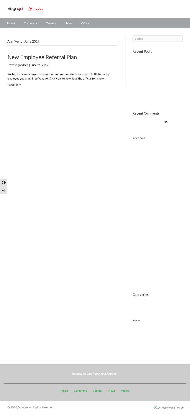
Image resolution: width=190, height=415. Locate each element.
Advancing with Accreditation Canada (155, 70)
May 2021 (138, 211)
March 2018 (140, 282)
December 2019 (142, 241)
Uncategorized (141, 308)
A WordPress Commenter (148, 121)
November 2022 (142, 187)
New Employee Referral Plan (42, 57)
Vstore (85, 23)
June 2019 (138, 253)
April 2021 (139, 217)
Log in (136, 329)
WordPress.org (142, 346)
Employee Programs (144, 303)
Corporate (30, 23)
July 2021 (138, 205)
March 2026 (140, 146)
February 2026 (141, 152)
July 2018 (138, 270)
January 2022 (140, 199)
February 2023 (141, 181)
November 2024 (142, 164)
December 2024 (142, 158)
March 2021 (140, 223)
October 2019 (141, 247)
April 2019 (139, 259)
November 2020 (142, 229)
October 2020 (141, 235)
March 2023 (140, 176)
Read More (14, 84)
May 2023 (138, 170)
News (68, 23)
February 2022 (141, 193)
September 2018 (142, 265)
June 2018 (138, 276)
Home (11, 23)
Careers (51, 23)
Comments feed (142, 341)
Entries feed (140, 335)
